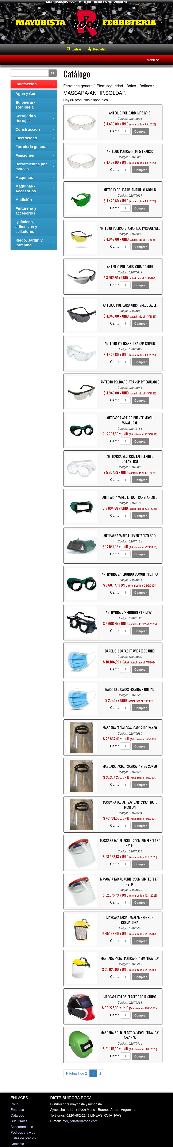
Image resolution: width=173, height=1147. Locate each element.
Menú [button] (151, 59)
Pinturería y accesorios (35, 211)
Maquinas (35, 178)
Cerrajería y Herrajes (35, 119)
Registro (99, 49)
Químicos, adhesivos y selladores (35, 227)
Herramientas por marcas (35, 167)
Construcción (35, 130)
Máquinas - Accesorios (35, 189)
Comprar (140, 131)
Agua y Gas (35, 95)
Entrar (75, 49)
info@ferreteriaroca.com (79, 1120)
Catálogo (17, 1115)
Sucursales (19, 1120)
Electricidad (35, 139)
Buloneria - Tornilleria (35, 105)
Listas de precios (23, 1138)
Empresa (17, 1109)
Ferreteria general (35, 148)
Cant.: (114, 131)
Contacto (17, 1143)
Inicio (15, 1104)
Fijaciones (35, 156)
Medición (35, 201)
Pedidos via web (23, 1132)
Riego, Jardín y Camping (35, 243)
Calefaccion (35, 85)
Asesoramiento (22, 1126)
